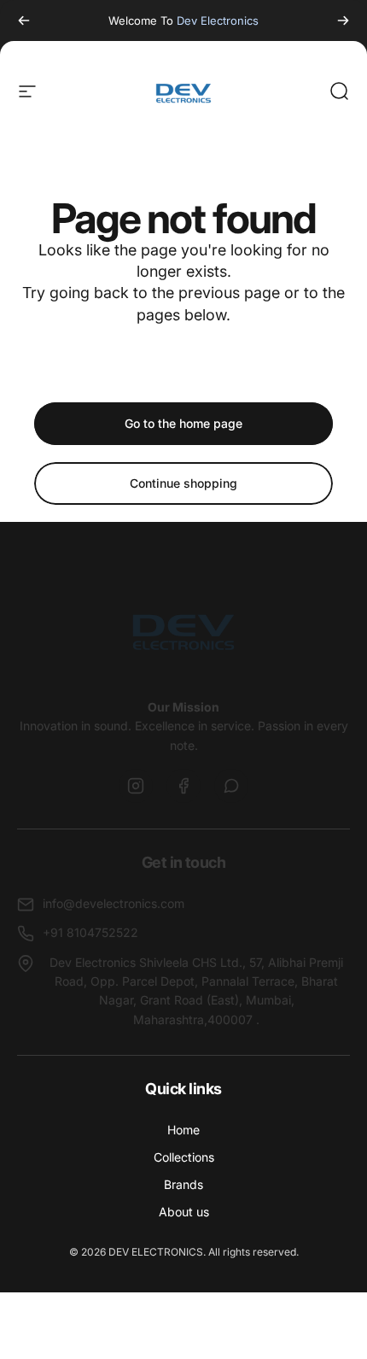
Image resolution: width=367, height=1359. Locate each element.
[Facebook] (183, 786)
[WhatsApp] (231, 786)
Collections (184, 1157)
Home (183, 1129)
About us (184, 1211)
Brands (183, 1184)
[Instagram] (136, 786)
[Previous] (24, 20)
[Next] (343, 20)
